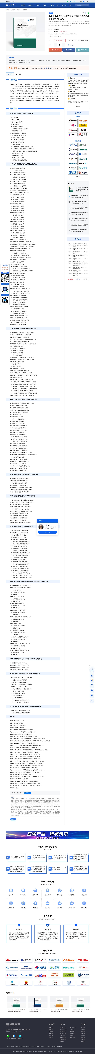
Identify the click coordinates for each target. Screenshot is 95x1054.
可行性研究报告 (63, 1029)
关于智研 (83, 1027)
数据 (70, 5)
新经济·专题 (72, 1035)
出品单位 (51, 31)
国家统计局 (17, 1046)
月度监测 (51, 1033)
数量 (50, 45)
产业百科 (38, 5)
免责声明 (83, 1039)
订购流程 (83, 1033)
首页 (8, 9)
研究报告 (30, 5)
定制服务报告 (63, 1027)
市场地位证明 (63, 1033)
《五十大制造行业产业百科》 (47, 68)
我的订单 (86, 1)
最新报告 (51, 1027)
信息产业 (19, 9)
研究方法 (83, 1029)
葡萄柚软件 (59, 1046)
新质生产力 (72, 1033)
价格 (50, 40)
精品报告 (51, 1029)
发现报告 (54, 1046)
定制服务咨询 (27, 792)
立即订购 (56, 50)
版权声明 (11, 57)
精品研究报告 (63, 1031)
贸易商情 (51, 1031)
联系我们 (83, 1041)
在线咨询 (70, 50)
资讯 (58, 5)
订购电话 (51, 33)
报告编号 (51, 29)
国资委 (37, 1046)
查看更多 (78, 106)
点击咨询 (47, 532)
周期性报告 (72, 1037)
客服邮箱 (51, 36)
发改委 (12, 1046)
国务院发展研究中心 (25, 1046)
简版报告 (51, 1035)
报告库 (44, 5)
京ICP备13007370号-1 (43, 1051)
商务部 (33, 1046)
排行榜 (64, 5)
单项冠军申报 (63, 1037)
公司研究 (72, 1029)
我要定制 (85, 279)
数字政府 (51, 12)
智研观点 (23, 5)
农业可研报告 (73, 1027)
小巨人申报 (62, 1035)
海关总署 (42, 1046)
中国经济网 (48, 1046)
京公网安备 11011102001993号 (56, 1051)
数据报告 (72, 1031)
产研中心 (52, 5)
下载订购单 (71, 45)
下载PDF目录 (84, 50)
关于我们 (80, 1)
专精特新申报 (63, 1039)
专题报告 (62, 1041)
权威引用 (83, 1031)
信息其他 (25, 9)
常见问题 (83, 1035)
